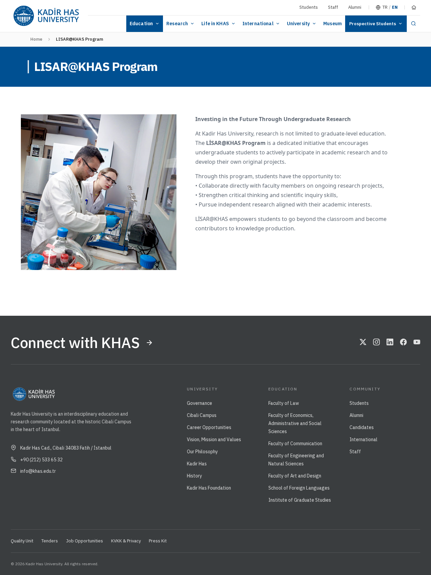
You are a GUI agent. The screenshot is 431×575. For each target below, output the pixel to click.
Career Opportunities (209, 427)
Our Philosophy (202, 452)
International (257, 24)
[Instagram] (376, 343)
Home (36, 39)
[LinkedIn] (390, 343)
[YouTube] (416, 343)
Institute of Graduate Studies (299, 500)
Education (141, 24)
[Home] (413, 7)
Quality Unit (22, 541)
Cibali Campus (202, 415)
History (194, 476)
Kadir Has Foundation (209, 488)
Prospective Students (372, 24)
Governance (199, 403)
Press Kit (158, 541)
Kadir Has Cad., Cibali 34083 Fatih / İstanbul (65, 448)
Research (177, 24)
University (298, 24)
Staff (333, 7)
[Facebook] (403, 343)
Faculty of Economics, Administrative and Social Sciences (295, 423)
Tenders (49, 541)
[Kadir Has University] (46, 16)
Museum (332, 24)
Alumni (354, 7)
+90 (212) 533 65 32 (41, 460)
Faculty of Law (283, 403)
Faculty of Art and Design (294, 476)
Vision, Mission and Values (214, 439)
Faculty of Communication (295, 443)
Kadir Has (197, 464)
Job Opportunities (84, 541)
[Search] (413, 23)
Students (308, 7)
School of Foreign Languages (299, 488)
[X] (363, 343)
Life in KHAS (215, 24)
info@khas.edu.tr (38, 471)
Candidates (362, 427)
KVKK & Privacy (126, 541)
